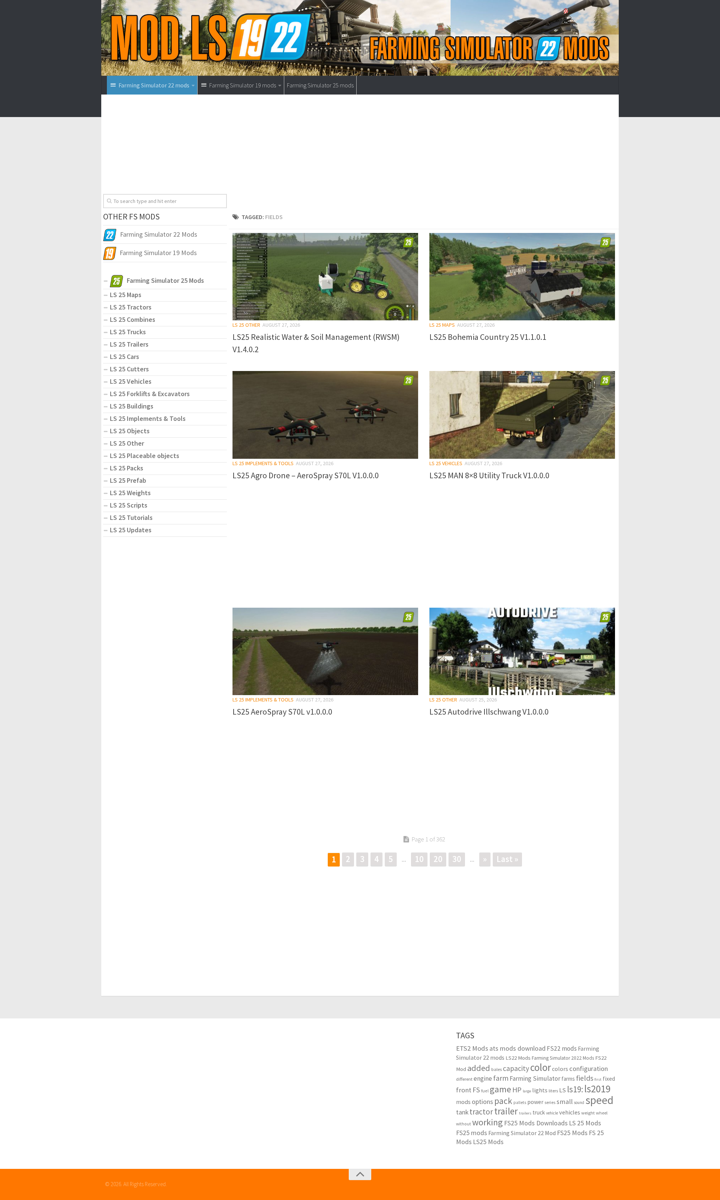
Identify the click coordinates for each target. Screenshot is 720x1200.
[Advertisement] (424, 156)
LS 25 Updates (131, 530)
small (564, 1101)
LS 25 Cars (124, 356)
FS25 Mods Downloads (536, 1123)
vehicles (569, 1112)
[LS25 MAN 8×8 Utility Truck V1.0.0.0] (522, 414)
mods (463, 1101)
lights (540, 1090)
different (464, 1079)
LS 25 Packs (126, 468)
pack (503, 1100)
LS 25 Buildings (131, 406)
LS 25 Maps (442, 324)
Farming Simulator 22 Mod (522, 1133)
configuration (588, 1068)
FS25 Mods (572, 1132)
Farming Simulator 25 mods (320, 85)
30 (456, 858)
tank (462, 1112)
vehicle (552, 1113)
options (482, 1101)
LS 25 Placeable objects (144, 455)
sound (579, 1102)
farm (500, 1078)
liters (553, 1090)
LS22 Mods (518, 1057)
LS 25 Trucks (128, 331)
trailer (506, 1111)
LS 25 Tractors (131, 307)
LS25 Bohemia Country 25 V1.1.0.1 (487, 337)
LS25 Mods (488, 1141)
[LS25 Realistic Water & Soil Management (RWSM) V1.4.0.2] (325, 276)
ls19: (575, 1089)
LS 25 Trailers (129, 344)
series (549, 1102)
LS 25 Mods (585, 1123)
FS (476, 1089)
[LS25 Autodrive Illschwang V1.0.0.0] (522, 651)
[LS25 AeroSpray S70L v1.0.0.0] (325, 651)
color (540, 1067)
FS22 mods (562, 1048)
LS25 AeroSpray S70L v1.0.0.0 (282, 711)
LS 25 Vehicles (445, 463)
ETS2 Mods (472, 1048)
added (478, 1068)
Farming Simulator (535, 1078)
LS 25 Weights (130, 492)
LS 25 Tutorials (131, 517)
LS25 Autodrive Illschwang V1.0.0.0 (489, 711)
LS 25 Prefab (128, 480)
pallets (519, 1102)
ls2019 (597, 1088)
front (463, 1090)
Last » (507, 858)
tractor (481, 1112)
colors (560, 1068)
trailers (525, 1113)
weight (588, 1113)
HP (517, 1089)
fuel (485, 1090)
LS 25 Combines (132, 319)
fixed (609, 1078)
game (500, 1089)
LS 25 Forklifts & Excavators (150, 393)
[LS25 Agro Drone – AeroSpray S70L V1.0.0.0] (325, 414)
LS (562, 1090)
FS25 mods (471, 1132)
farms (568, 1078)
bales (496, 1069)
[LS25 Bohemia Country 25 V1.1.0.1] (522, 276)
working (487, 1122)
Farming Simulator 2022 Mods (563, 1058)
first (598, 1079)
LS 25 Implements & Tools (263, 463)
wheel (602, 1113)
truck (538, 1112)
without (463, 1123)
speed (599, 1100)
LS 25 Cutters (129, 369)
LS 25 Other (246, 324)
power (535, 1101)
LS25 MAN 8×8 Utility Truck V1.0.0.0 (489, 475)
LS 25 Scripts (128, 505)
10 (419, 858)
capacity (516, 1068)
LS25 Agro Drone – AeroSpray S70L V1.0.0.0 (305, 475)
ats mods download (517, 1048)
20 (438, 858)
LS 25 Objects (130, 431)
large (527, 1091)
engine (483, 1078)
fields (584, 1078)
